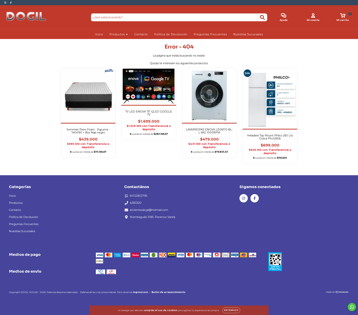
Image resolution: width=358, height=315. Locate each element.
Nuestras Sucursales (248, 34)
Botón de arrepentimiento (168, 292)
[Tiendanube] (337, 292)
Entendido (231, 310)
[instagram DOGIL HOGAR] (5, 2)
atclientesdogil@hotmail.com (149, 210)
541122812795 (138, 195)
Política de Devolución (170, 34)
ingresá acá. (140, 292)
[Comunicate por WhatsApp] (352, 307)
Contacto (141, 34)
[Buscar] (262, 17)
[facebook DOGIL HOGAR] (10, 2)
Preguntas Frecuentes (210, 34)
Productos (117, 34)
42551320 (136, 203)
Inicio (99, 34)
